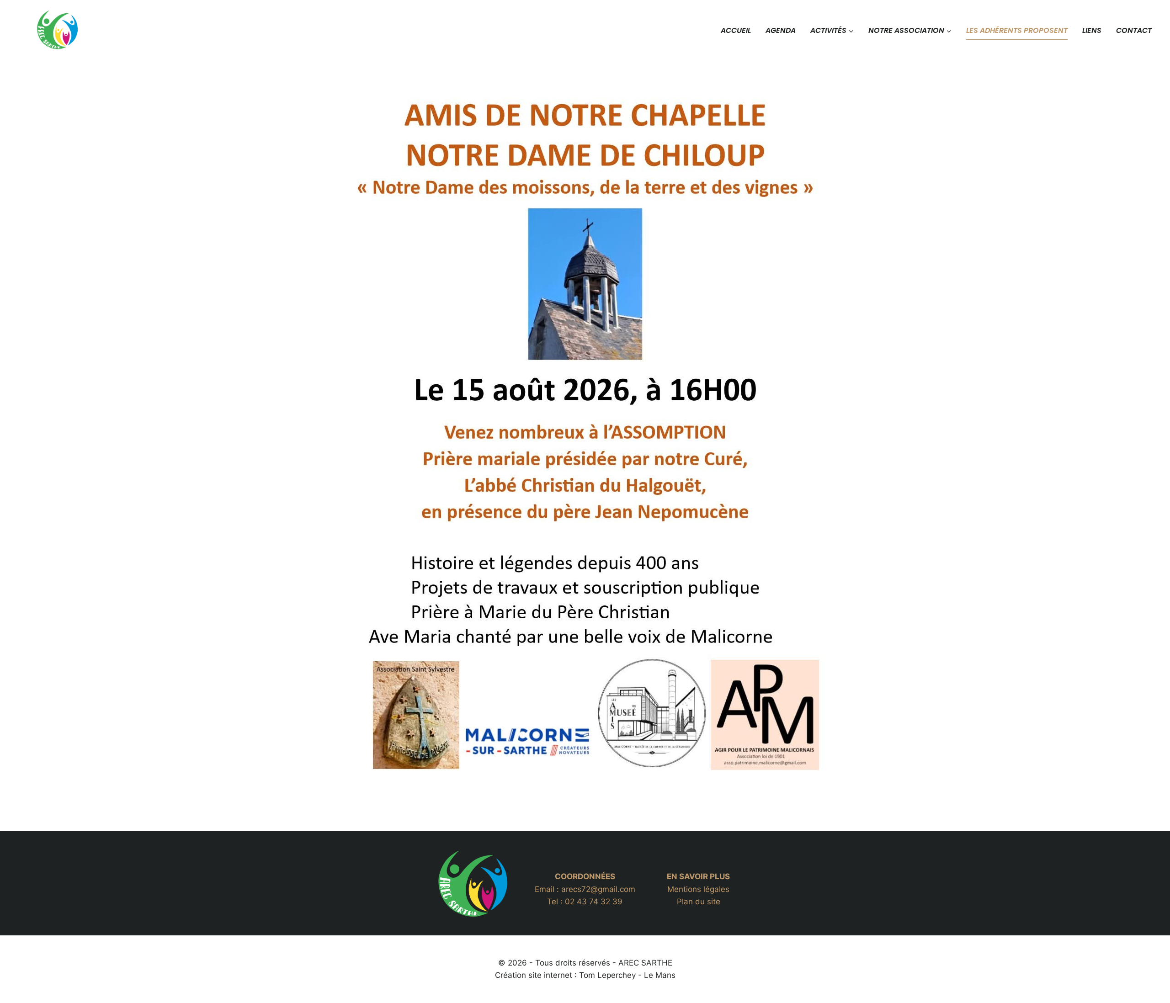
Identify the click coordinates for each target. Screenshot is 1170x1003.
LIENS (1091, 30)
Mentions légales (698, 889)
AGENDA (781, 30)
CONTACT (1134, 30)
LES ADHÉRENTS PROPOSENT (1017, 30)
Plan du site (698, 901)
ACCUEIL (736, 30)
